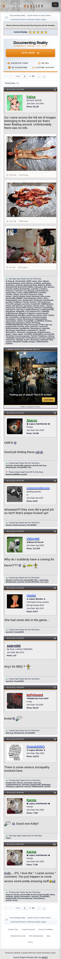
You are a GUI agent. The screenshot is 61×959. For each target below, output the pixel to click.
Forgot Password (28, 929)
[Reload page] (6, 17)
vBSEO (45, 957)
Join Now (28, 53)
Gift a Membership (36, 936)
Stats (48, 936)
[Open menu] (55, 4)
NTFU (30, 942)
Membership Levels (18, 936)
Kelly (7, 873)
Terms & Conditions (45, 929)
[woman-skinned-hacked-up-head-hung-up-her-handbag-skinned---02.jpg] (32, 154)
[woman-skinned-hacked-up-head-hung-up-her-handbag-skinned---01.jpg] (32, 200)
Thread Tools (10, 83)
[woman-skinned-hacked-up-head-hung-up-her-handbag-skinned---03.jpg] (32, 246)
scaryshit (14, 645)
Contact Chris (13, 929)
